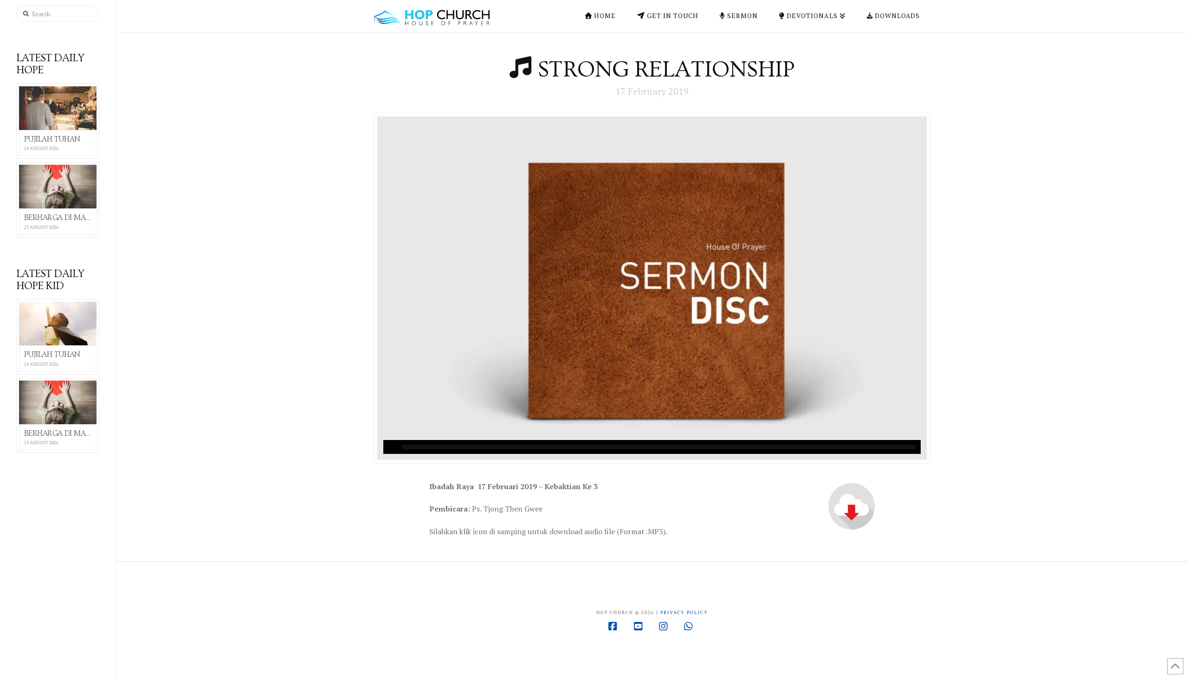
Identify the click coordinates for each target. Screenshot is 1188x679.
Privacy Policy (684, 612)
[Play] (390, 447)
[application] (652, 447)
